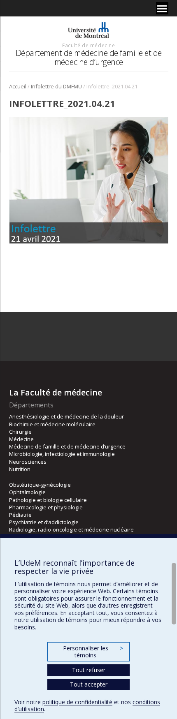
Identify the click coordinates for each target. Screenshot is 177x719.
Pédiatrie (20, 514)
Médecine (21, 439)
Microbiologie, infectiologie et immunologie (62, 454)
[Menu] (162, 8)
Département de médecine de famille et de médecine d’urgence (89, 57)
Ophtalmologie (27, 492)
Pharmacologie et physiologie (46, 507)
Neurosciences (28, 461)
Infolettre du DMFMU (56, 86)
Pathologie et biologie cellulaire (48, 500)
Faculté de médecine (88, 45)
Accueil (17, 86)
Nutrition (19, 469)
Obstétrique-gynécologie (40, 484)
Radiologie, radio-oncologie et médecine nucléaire (71, 529)
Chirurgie (20, 431)
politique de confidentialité (77, 702)
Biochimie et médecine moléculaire (52, 424)
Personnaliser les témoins (93, 651)
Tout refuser (88, 670)
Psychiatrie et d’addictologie (44, 522)
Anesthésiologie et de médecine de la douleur (66, 416)
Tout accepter (88, 684)
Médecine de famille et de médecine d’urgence (67, 446)
